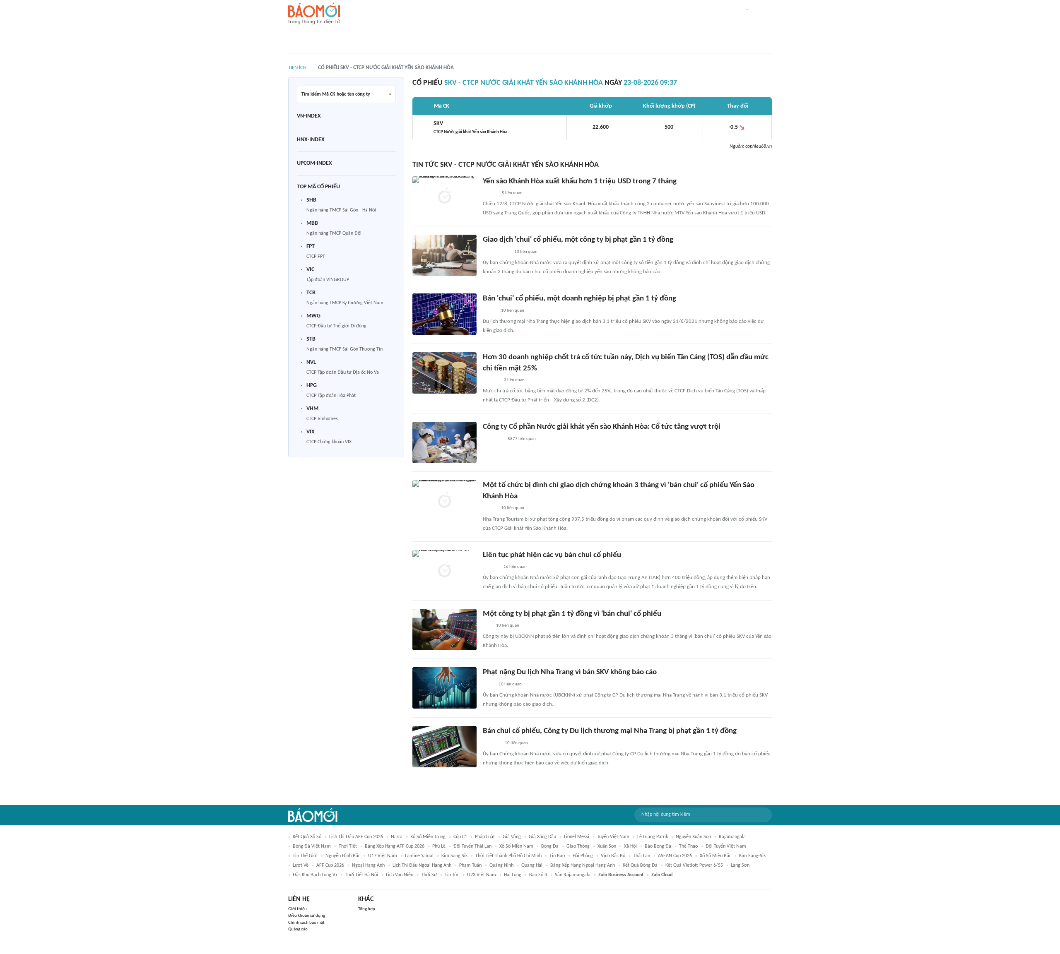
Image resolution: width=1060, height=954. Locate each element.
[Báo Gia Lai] (496, 252)
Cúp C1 (460, 836)
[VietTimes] (489, 508)
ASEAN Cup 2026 (675, 855)
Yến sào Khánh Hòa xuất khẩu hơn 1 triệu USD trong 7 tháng (580, 181)
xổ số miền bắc (715, 855)
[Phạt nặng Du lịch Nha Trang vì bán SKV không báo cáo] (444, 688)
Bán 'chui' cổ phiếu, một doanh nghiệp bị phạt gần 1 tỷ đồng (579, 299)
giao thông (578, 846)
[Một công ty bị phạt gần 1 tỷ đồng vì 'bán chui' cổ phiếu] (444, 629)
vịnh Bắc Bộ (613, 855)
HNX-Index (311, 140)
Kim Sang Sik (454, 855)
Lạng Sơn (740, 865)
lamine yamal (419, 855)
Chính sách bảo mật (306, 922)
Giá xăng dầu (542, 836)
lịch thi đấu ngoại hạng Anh (422, 865)
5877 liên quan (522, 439)
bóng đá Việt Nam (312, 846)
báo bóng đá (658, 846)
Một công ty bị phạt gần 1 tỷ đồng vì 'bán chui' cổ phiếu (572, 614)
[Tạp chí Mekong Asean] (487, 625)
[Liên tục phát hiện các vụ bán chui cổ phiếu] (444, 570)
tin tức (452, 874)
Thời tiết (348, 846)
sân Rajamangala (572, 874)
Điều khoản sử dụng (306, 915)
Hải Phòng (583, 855)
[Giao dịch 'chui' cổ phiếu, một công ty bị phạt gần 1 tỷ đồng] (444, 255)
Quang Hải (531, 865)
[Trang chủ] (314, 13)
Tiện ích (297, 67)
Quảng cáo (298, 929)
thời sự (429, 874)
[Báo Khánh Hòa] (493, 439)
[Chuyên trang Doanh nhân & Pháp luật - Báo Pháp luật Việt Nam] (491, 380)
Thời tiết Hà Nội (361, 874)
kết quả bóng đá (640, 865)
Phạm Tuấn (470, 865)
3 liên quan (514, 380)
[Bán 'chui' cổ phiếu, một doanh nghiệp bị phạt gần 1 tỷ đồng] (444, 314)
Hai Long (512, 874)
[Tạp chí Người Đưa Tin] (489, 310)
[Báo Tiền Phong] (491, 567)
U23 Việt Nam (481, 874)
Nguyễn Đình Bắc (342, 855)
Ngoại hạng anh (368, 865)
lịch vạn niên (399, 874)
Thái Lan (641, 855)
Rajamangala (732, 836)
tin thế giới (305, 855)
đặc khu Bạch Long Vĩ (315, 874)
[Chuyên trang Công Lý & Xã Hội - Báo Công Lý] (488, 684)
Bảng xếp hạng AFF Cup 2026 (394, 846)
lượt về (300, 865)
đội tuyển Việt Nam (726, 846)
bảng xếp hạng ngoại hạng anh (582, 865)
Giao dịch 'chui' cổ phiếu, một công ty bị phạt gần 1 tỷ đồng (578, 240)
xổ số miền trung (428, 836)
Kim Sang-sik (752, 855)
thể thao (688, 846)
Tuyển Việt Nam (613, 836)
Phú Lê (439, 846)
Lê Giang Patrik (652, 836)
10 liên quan (525, 252)
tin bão (557, 855)
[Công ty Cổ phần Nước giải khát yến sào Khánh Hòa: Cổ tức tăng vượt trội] (444, 442)
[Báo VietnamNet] (490, 193)
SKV (470, 127)
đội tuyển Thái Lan (472, 846)
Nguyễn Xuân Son (693, 836)
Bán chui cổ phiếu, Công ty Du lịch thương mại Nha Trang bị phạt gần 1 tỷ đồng (610, 731)
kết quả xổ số (307, 836)
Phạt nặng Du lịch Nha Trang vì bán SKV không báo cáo (570, 672)
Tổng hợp (366, 909)
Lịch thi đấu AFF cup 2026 (356, 836)
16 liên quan (515, 567)
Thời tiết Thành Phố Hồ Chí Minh (508, 855)
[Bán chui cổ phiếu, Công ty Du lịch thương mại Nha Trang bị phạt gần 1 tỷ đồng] (444, 746)
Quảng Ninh (501, 865)
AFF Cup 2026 (330, 865)
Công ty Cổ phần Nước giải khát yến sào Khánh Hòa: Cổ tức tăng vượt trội (601, 427)
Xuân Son (606, 846)
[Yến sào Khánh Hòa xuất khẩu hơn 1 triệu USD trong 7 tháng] (444, 197)
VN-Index (309, 116)
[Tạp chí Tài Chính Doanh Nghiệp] (491, 743)
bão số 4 (538, 874)
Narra (396, 836)
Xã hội (630, 846)
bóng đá (550, 846)
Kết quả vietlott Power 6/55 (694, 865)
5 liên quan (512, 193)
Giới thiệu (297, 909)
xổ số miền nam (516, 846)
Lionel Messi (576, 836)
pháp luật (485, 836)
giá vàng (512, 836)
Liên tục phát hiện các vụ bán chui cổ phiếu (552, 555)
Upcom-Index (314, 163)
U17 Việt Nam (382, 855)
